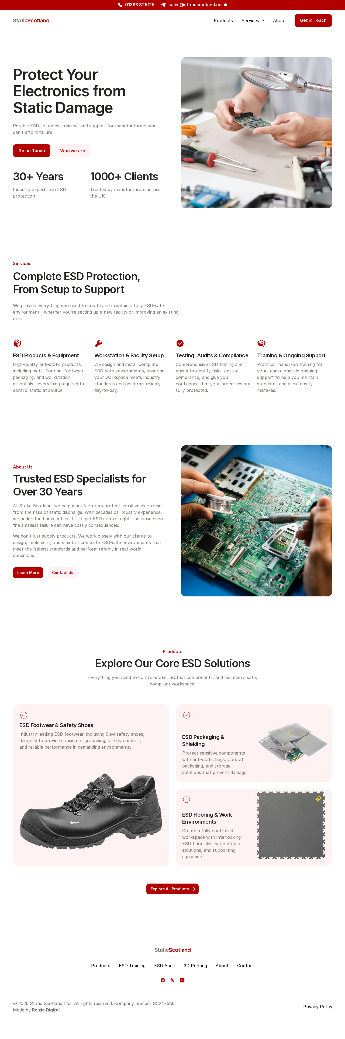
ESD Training (132, 965)
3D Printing (195, 965)
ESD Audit (164, 965)
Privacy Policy (317, 1006)
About (222, 965)
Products (100, 965)
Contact (245, 965)
